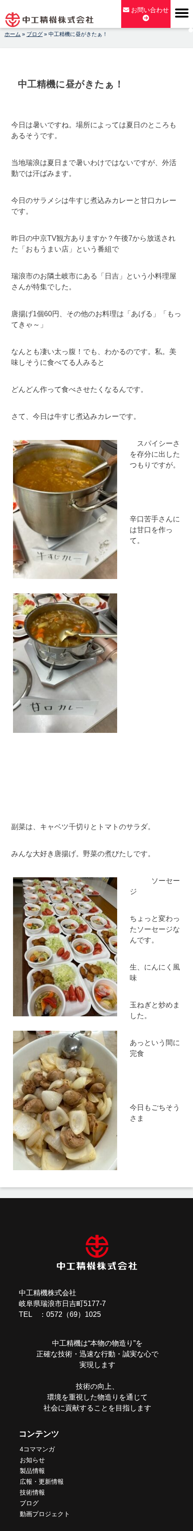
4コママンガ (37, 1449)
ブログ (29, 1503)
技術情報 (32, 1492)
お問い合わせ (149, 9)
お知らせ (32, 1460)
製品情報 (32, 1470)
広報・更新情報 (42, 1481)
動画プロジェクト (45, 1514)
